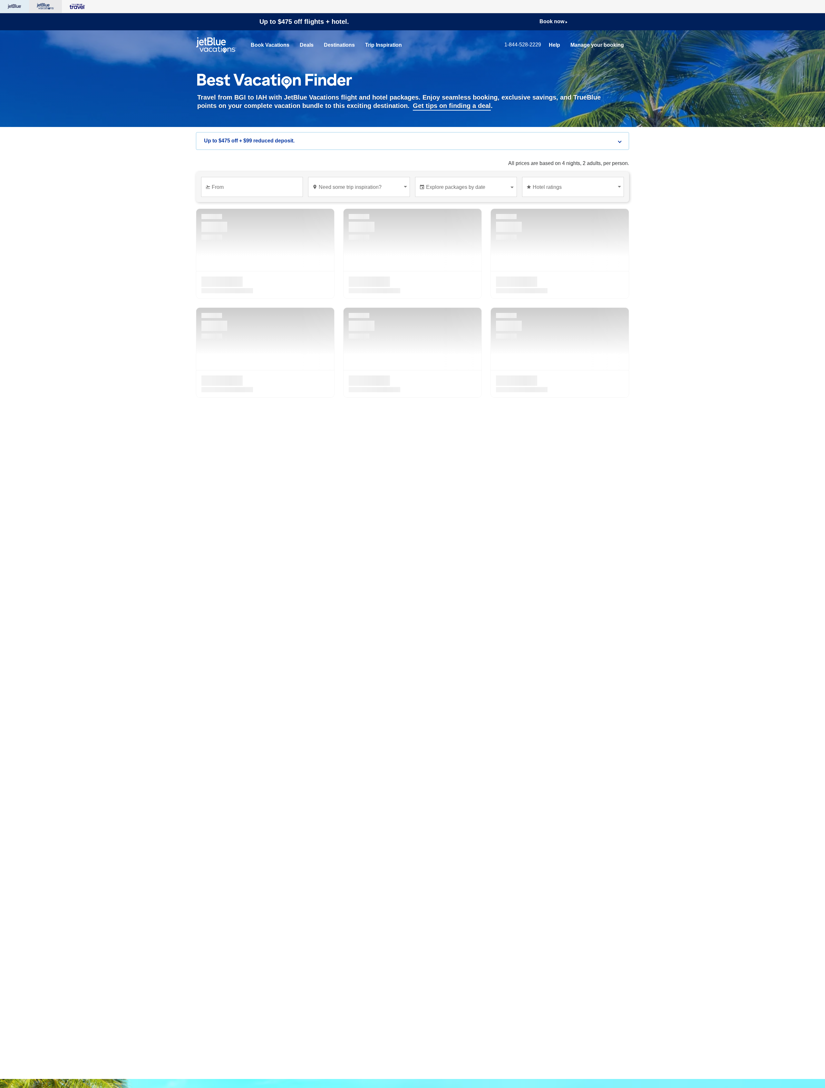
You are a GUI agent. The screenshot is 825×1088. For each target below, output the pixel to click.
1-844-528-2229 (522, 44)
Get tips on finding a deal (452, 105)
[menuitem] (270, 45)
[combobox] (253, 190)
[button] (412, 141)
